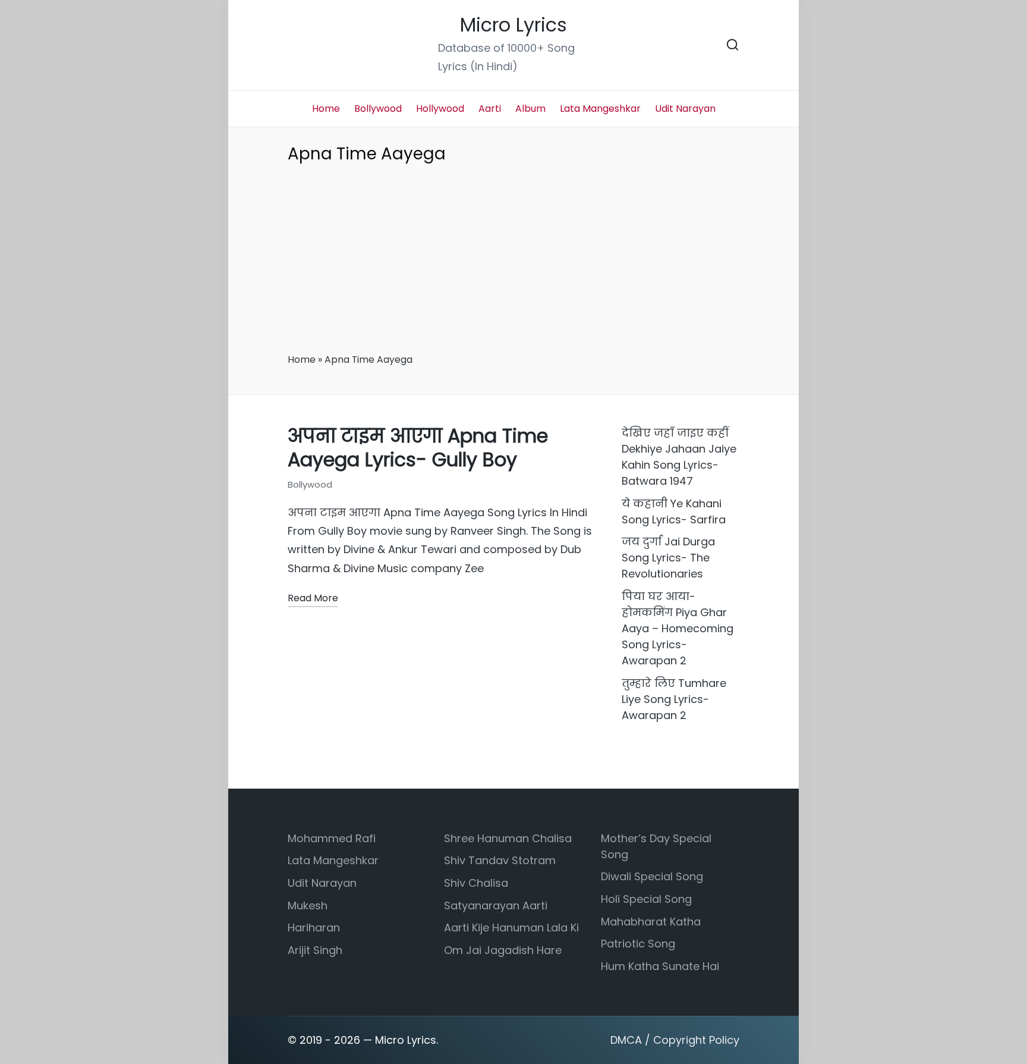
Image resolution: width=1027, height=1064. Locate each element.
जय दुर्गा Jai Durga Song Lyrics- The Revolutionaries (668, 557)
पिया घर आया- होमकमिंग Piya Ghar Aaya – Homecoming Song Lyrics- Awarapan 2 (677, 628)
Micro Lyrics (513, 25)
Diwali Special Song (652, 876)
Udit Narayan (322, 882)
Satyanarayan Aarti (495, 905)
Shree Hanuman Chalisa (508, 838)
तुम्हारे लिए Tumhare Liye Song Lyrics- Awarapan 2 (674, 699)
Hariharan (314, 927)
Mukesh (307, 905)
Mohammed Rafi (332, 838)
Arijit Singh (315, 950)
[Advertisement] (513, 262)
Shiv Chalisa (476, 882)
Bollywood (310, 484)
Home (302, 359)
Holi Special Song (646, 899)
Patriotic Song (638, 943)
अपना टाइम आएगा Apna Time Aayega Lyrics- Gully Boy (418, 448)
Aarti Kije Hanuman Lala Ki (511, 927)
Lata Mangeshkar (333, 860)
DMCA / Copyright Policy (674, 1039)
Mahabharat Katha (651, 921)
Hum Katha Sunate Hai (660, 966)
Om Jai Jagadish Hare (503, 950)
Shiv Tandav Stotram (500, 860)
